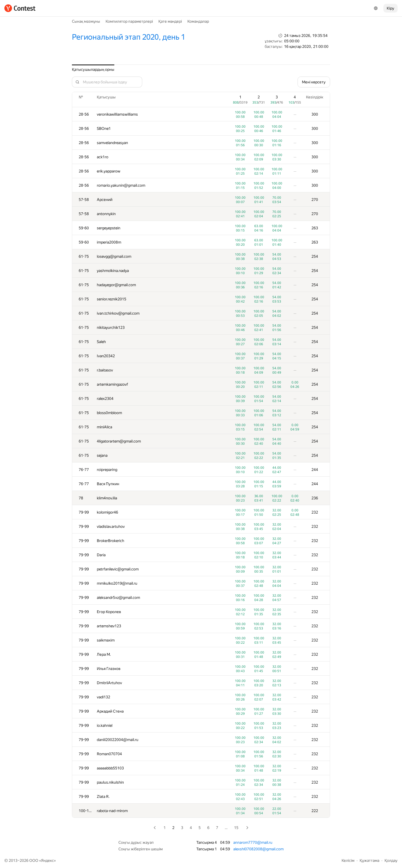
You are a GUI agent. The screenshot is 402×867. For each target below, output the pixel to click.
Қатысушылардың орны (93, 69)
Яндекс (47, 860)
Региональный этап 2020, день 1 (128, 37)
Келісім (348, 860)
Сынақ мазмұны (86, 21)
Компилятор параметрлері (129, 21)
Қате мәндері (170, 21)
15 (236, 827)
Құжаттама (369, 860)
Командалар (198, 21)
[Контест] (20, 8)
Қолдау (391, 860)
